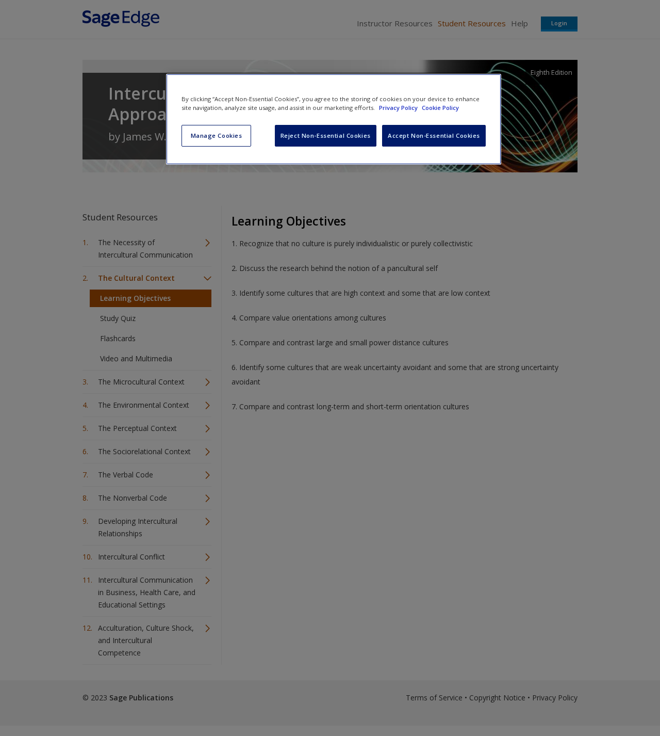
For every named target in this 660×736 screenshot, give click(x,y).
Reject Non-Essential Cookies (325, 135)
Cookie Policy (440, 107)
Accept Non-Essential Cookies (434, 135)
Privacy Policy (399, 107)
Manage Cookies (216, 135)
